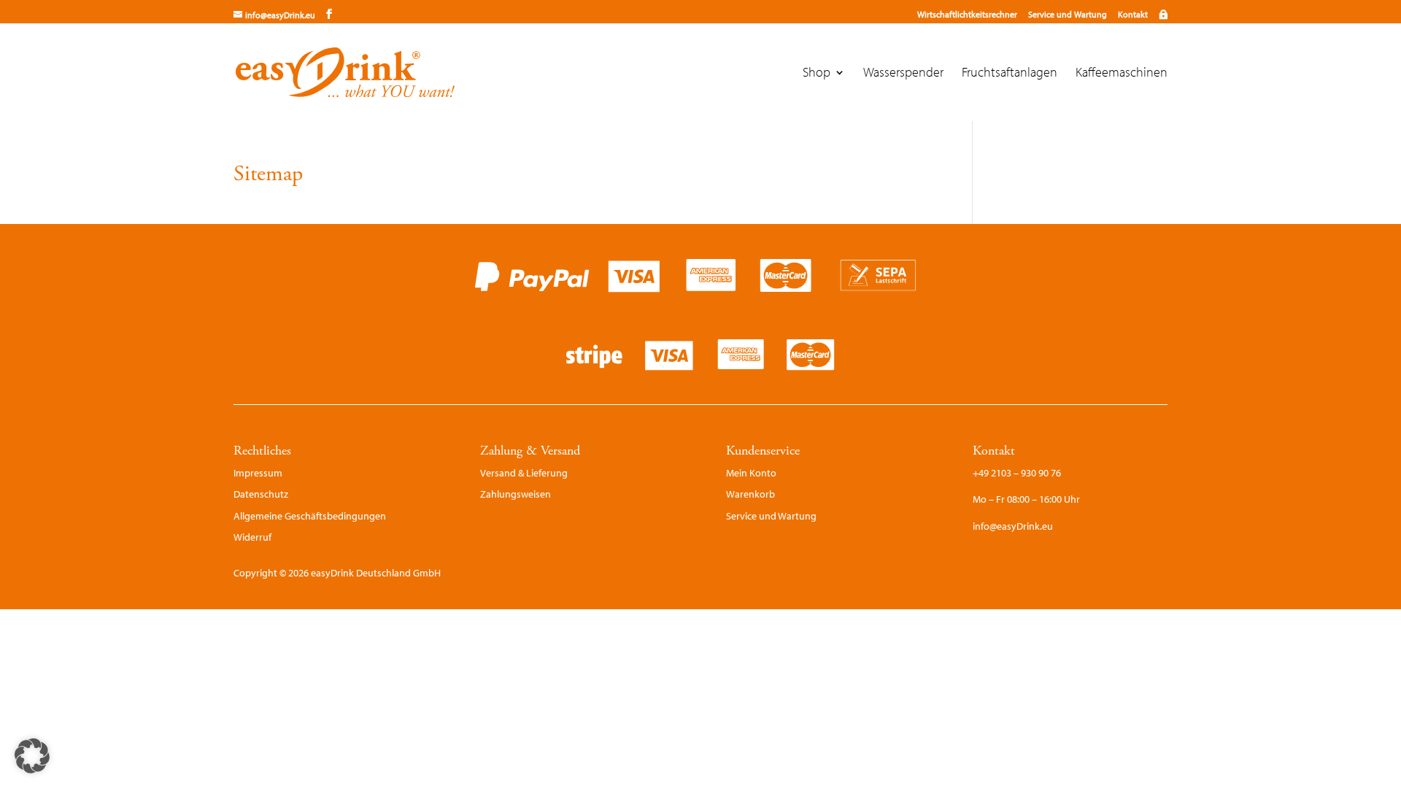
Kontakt (1133, 14)
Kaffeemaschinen (1122, 73)
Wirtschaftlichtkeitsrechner (967, 14)
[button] (32, 756)
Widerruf (252, 537)
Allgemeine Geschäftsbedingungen (310, 515)
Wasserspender (903, 73)
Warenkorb (750, 494)
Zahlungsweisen (515, 494)
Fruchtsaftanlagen (1009, 73)
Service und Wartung (1067, 14)
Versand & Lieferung (524, 472)
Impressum (258, 472)
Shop (816, 73)
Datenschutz (261, 494)
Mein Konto (751, 472)
